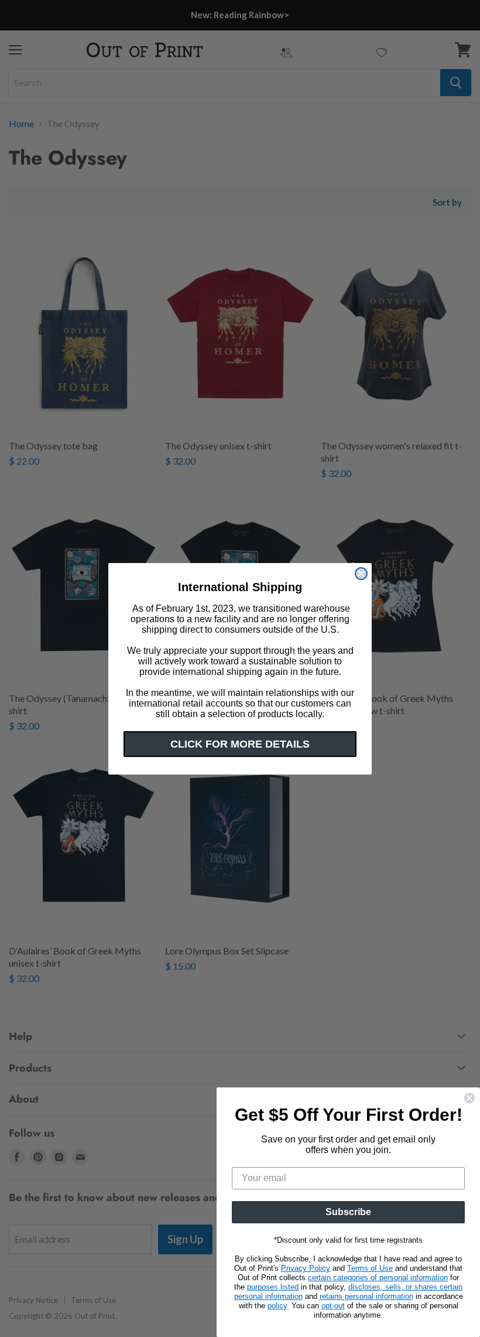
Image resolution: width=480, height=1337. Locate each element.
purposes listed (273, 1287)
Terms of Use (370, 1268)
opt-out (333, 1305)
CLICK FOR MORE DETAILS (240, 744)
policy (277, 1305)
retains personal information (366, 1296)
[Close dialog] (361, 573)
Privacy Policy (305, 1268)
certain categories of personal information (378, 1277)
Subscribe (348, 1212)
